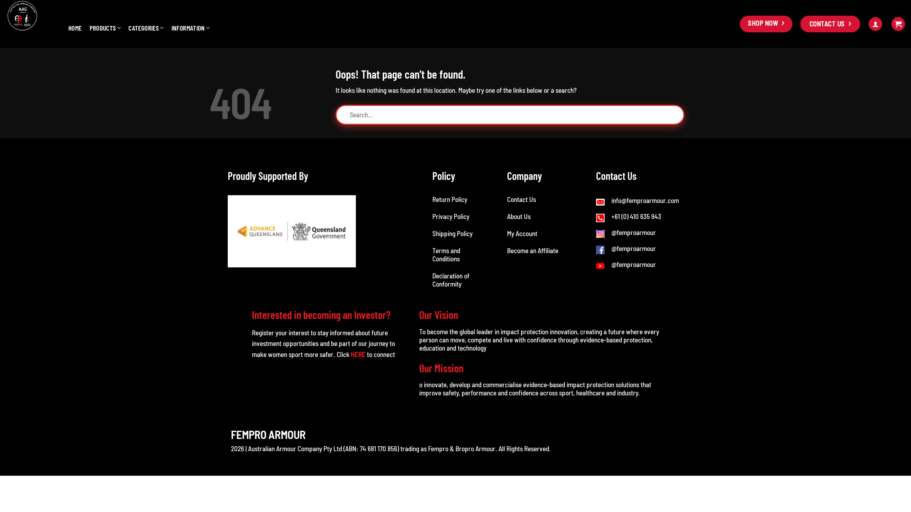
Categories (143, 28)
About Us (519, 216)
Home (75, 28)
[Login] (875, 24)
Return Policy (449, 199)
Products (103, 28)
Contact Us (521, 199)
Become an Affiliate (532, 250)
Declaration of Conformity (450, 280)
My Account (522, 233)
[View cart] (898, 24)
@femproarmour (633, 232)
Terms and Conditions (446, 254)
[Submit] (678, 114)
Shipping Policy (452, 233)
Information (188, 28)
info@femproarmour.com (645, 200)
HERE (358, 354)
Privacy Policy (450, 216)
